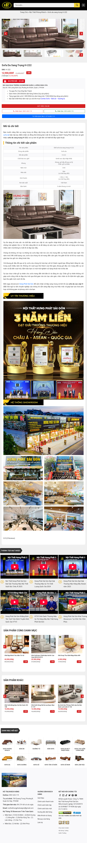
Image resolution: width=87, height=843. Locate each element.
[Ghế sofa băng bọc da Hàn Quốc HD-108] (17, 694)
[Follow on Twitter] (69, 795)
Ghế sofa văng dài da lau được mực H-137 (42, 706)
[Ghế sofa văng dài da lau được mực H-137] (43, 694)
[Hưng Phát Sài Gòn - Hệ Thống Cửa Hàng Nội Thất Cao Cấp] (7, 5)
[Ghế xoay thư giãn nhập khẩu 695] (70, 644)
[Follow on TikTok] (66, 795)
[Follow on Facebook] (60, 795)
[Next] (81, 34)
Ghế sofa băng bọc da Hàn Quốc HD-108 (16, 706)
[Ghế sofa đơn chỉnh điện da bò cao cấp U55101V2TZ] (43, 644)
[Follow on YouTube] (76, 795)
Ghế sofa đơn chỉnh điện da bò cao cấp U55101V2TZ (42, 656)
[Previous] (5, 34)
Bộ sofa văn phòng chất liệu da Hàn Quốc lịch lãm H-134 (70, 706)
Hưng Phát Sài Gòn (26, 284)
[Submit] (77, 5)
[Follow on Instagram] (63, 795)
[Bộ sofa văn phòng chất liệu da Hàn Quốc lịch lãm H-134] (70, 694)
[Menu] (83, 5)
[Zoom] (4, 46)
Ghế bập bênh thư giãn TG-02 (14, 655)
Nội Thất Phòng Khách (37, 12)
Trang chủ (24, 12)
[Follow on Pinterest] (73, 795)
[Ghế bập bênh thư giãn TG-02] (17, 644)
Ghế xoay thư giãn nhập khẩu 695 (69, 655)
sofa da (6, 135)
